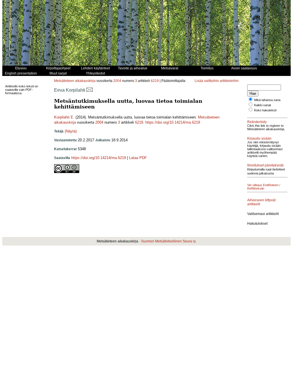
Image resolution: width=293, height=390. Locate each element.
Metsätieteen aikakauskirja (75, 81)
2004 (117, 81)
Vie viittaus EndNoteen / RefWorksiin (263, 186)
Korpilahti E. (64, 117)
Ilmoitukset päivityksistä (265, 165)
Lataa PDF (138, 158)
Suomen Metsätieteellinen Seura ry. (168, 241)
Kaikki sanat (262, 105)
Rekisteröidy (257, 122)
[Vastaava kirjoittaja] (89, 90)
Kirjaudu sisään (259, 138)
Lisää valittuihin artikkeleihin (217, 81)
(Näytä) (71, 131)
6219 (155, 81)
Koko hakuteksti (265, 110)
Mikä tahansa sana (267, 100)
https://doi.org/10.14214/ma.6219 (172, 122)
